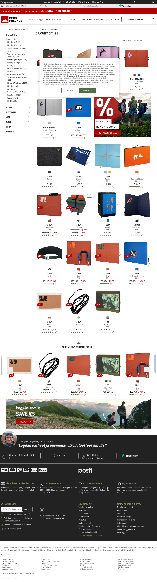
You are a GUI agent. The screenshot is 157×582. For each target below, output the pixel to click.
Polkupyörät (72, 19)
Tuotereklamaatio (85, 523)
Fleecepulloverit (8, 561)
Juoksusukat (7, 567)
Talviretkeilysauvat (86, 569)
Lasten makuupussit (10, 563)
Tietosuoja (96, 526)
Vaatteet (30, 19)
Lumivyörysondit (86, 567)
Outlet (117, 19)
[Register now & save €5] (78, 414)
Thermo (121, 569)
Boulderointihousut (87, 563)
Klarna (47, 6)
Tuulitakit (5, 565)
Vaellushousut (7, 559)
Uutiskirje (121, 513)
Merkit (109, 19)
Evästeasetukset (85, 529)
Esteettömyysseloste (126, 529)
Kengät (40, 19)
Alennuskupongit (124, 516)
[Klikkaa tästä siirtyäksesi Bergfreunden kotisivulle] (12, 19)
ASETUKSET (70, 90)
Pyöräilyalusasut (124, 565)
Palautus (82, 520)
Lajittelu (127, 40)
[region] (79, 77)
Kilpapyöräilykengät (125, 559)
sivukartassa (29, 573)
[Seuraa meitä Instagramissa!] (44, 511)
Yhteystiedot (83, 516)
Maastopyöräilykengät (126, 561)
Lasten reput (46, 569)
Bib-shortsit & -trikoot (126, 563)
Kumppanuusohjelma (126, 520)
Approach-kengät (8, 569)
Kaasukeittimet (46, 567)
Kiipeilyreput (84, 565)
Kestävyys (121, 532)
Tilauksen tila (84, 510)
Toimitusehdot (84, 526)
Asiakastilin (122, 510)
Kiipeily (60, 19)
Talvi (83, 19)
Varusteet (50, 19)
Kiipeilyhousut (85, 561)
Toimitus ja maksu (85, 507)
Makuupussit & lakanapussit (51, 561)
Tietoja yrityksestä (125, 507)
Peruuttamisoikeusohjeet (88, 532)
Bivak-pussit (45, 559)
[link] (18, 29)
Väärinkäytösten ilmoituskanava (130, 526)
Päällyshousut (123, 567)
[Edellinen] (10, 369)
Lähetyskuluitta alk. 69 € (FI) (16, 6)
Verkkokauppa (7, 2)
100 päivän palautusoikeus (93, 6)
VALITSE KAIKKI (87, 90)
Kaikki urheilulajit (95, 19)
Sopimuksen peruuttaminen (90, 535)
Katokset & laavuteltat (49, 565)
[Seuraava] (147, 369)
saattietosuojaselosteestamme (82, 84)
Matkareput (45, 563)
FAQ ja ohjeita (83, 513)
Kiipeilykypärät (85, 559)
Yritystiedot (122, 523)
